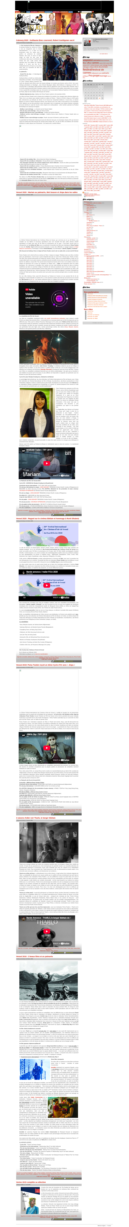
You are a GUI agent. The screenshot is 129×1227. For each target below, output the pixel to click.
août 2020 (95, 127)
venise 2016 (77, 948)
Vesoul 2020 (59, 511)
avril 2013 (106, 163)
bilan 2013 (89, 260)
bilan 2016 (89, 265)
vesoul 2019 (65, 811)
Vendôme (89, 232)
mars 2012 (108, 168)
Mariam (78, 510)
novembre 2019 (95, 130)
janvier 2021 (87, 125)
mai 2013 (101, 163)
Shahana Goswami (55, 1174)
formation (86, 249)
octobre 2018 (98, 136)
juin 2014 (101, 157)
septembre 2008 (106, 186)
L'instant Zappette (91, 280)
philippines (35, 1174)
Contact (109, 1225)
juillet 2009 (95, 183)
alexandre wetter (39, 183)
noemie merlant (57, 185)
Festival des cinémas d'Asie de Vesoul (53, 656)
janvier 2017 (93, 145)
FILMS (28, 11)
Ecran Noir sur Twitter (93, 318)
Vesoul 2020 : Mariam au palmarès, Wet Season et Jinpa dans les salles (47, 192)
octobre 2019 (103, 130)
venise (68, 1216)
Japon (74, 1172)
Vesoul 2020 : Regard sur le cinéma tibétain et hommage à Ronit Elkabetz (47, 519)
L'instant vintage (91, 247)
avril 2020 (89, 128)
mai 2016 (91, 148)
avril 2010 (89, 179)
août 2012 (110, 167)
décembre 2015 (94, 150)
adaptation (88, 60)
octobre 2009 (103, 181)
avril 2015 (89, 154)
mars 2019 (89, 134)
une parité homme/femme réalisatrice (54, 318)
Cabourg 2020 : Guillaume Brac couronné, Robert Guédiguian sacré (45, 40)
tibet (47, 658)
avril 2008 (106, 188)
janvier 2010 (108, 179)
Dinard (88, 224)
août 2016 (101, 147)
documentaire (103, 67)
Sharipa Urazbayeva (47, 511)
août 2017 (110, 141)
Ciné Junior (90, 293)
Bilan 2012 (89, 258)
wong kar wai (71, 811)
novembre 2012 (87, 167)
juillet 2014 (95, 157)
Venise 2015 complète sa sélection (31, 1182)
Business (86, 201)
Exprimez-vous (69, 188)
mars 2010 (95, 179)
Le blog (52, 1176)
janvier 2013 (96, 165)
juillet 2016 (107, 147)
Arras (88, 213)
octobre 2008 (98, 186)
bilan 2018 (89, 268)
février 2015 (101, 154)
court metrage (103, 65)
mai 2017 (98, 143)
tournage (103, 76)
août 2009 (89, 183)
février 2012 (86, 170)
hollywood (95, 73)
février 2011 (108, 174)
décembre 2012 (103, 165)
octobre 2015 (110, 150)
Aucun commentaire (59, 188)
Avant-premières (91, 239)
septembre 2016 (94, 147)
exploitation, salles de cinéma (94, 203)
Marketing (89, 208)
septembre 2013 (106, 161)
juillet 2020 (101, 127)
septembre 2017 (102, 141)
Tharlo (49, 811)
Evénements (87, 204)
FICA (65, 510)
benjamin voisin (52, 183)
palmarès (31, 511)
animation (97, 60)
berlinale (106, 60)
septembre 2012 (102, 167)
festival (32, 184)
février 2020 (101, 128)
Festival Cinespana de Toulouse (95, 299)
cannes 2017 (86, 65)
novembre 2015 (102, 150)
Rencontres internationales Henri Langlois (97, 306)
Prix (63, 186)
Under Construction (69, 1174)
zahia (79, 185)
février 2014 (95, 159)
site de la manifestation (41, 654)
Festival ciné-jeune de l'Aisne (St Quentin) (97, 297)
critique (38, 948)
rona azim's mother (42, 811)
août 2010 (95, 177)
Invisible (70, 1172)
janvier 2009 (102, 185)
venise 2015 (74, 1216)
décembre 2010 (94, 176)
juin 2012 (92, 168)
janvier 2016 (87, 150)
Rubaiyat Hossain (45, 1174)
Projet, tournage (88, 283)
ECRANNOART (64, 11)
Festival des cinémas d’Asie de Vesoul (54, 510)
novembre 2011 (108, 170)
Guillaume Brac (76, 184)
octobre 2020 (110, 125)
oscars (100, 73)
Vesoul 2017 (49, 949)
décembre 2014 (87, 156)
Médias (86, 277)
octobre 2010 (110, 176)
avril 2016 (97, 148)
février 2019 (95, 134)
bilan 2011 (89, 257)
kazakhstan (73, 510)
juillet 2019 (95, 132)
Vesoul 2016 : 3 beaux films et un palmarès (34, 956)
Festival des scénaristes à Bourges (96, 304)
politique (85, 76)
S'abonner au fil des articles (90, 193)
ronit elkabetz (42, 658)
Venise (55, 1217)
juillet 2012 (86, 168)
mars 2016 (102, 148)
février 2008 (90, 190)
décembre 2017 (103, 139)
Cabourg (66, 183)
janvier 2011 (87, 176)
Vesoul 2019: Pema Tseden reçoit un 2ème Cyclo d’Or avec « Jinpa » (45, 665)
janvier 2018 (96, 139)
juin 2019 (101, 132)
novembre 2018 (90, 136)
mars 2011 (102, 174)
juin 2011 (86, 174)
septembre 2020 (88, 127)
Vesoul (53, 511)
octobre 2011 (87, 172)
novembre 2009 (95, 181)
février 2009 (95, 185)
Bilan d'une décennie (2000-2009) (95, 271)
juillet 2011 (107, 172)
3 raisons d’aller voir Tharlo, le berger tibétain (35, 818)
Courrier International (92, 279)
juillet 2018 (89, 137)
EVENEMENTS (48, 11)
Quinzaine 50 (90, 276)
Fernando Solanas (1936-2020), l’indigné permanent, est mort (98, 121)
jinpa (68, 510)
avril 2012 (103, 168)
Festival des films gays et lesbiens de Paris (97, 303)
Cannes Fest (90, 311)
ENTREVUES (56, 11)
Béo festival (90, 214)
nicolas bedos (41, 185)
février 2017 (86, 145)
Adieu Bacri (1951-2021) (89, 105)
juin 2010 (107, 177)
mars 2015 (95, 154)
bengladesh (30, 1172)
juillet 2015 (101, 152)
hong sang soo (69, 656)
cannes (95, 63)
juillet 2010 (101, 177)
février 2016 (108, 148)
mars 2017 (108, 143)
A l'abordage (32, 183)
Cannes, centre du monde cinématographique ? (98, 274)
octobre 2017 (95, 141)
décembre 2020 (94, 125)
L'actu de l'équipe (88, 252)
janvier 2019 (102, 134)
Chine (35, 1172)
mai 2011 (91, 174)
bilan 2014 (89, 261)
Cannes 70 (89, 273)
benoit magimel (60, 183)
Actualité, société (91, 238)
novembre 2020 (102, 125)
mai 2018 (101, 137)
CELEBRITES (34, 11)
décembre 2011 (100, 170)
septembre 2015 (88, 152)
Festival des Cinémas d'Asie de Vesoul (96, 301)
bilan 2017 (89, 266)
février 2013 (90, 165)
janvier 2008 (96, 190)
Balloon (46, 183)
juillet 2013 (89, 163)
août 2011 (101, 172)
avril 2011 (97, 174)
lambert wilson (26, 185)
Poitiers (89, 228)
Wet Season (66, 511)
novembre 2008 (90, 186)
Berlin (102, 60)
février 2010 (101, 179)
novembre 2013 (90, 161)
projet (96, 75)
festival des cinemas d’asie (49, 809)
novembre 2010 (102, 176)
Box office (87, 63)
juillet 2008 (89, 188)
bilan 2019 (89, 269)
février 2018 (90, 139)
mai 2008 (101, 188)
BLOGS (70, 11)
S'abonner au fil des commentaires (92, 194)
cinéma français (94, 65)
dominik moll (27, 184)
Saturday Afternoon (46, 369)
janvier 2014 (102, 159)
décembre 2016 (100, 145)
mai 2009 (106, 183)
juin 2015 (107, 152)
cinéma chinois (32, 948)
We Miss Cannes (93, 220)
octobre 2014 (103, 156)
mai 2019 (106, 132)
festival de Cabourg (39, 184)
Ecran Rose (89, 244)
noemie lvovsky (49, 185)
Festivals (41, 186)
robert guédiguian (73, 185)
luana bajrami (34, 185)
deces (96, 67)
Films (45, 186)
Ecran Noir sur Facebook (93, 314)
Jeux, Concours (90, 207)
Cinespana (89, 222)
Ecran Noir (90, 313)
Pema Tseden (65, 185)
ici (33, 279)
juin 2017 (92, 143)
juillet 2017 (86, 143)
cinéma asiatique (40, 510)
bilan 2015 (89, 263)
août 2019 (89, 132)
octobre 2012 (95, 167)
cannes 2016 (109, 63)
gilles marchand (68, 184)
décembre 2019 (87, 130)
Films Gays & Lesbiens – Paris (94, 225)
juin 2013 (96, 163)
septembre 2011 (94, 172)
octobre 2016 (87, 147)
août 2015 (95, 152)
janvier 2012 (93, 170)
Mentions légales (102, 1225)
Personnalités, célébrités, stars (54, 186)
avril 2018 (106, 137)
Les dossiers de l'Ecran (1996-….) (92, 255)
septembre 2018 (106, 136)
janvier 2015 (108, 154)
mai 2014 (106, 157)
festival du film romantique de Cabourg (54, 184)
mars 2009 (89, 185)
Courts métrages (91, 241)
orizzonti (51, 1216)
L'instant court (90, 246)
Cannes (88, 219)
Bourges (89, 218)
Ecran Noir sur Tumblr (93, 316)
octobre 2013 (98, 161)
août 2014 (89, 157)
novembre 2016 (108, 145)
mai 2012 (98, 168)
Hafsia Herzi (20, 185)
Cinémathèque (90, 205)
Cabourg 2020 (72, 183)
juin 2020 (107, 127)
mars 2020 (95, 128)
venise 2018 (54, 811)
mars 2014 (89, 159)
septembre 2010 (88, 177)
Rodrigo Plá (64, 1216)
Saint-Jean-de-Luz (91, 230)
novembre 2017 (87, 141)
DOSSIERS (41, 11)
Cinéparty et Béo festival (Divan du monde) (97, 295)
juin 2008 (96, 188)
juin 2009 (101, 183)
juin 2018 (96, 137)
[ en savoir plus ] (104, 53)
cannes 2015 (102, 63)
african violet (30, 809)
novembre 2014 (95, 156)
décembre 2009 (87, 181)
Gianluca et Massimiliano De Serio (40, 1216)
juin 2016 (86, 148)
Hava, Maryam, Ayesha (71, 327)
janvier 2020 (108, 128)
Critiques (48, 950)
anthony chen (32, 510)
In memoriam (87, 251)
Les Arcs (89, 227)
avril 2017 (103, 143)
